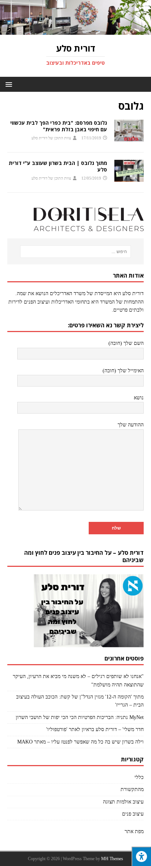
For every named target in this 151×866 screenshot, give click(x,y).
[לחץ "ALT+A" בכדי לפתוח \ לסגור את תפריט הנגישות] (141, 856)
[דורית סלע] (75, 30)
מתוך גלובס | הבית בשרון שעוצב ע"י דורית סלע (58, 166)
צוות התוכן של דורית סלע (51, 138)
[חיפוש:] (75, 251)
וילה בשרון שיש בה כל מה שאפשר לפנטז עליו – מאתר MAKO (80, 742)
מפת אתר (134, 831)
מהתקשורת (132, 789)
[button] (10, 84)
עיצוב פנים (133, 814)
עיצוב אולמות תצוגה (123, 802)
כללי (139, 777)
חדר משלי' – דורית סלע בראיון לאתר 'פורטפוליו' (95, 729)
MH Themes (112, 858)
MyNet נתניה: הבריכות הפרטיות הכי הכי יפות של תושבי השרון (80, 717)
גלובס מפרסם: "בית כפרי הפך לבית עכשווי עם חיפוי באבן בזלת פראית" (58, 126)
